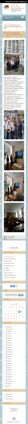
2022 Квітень (8, 340)
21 (11, 316)
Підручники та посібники (9, 277)
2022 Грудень (8, 356)
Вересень (14, 24)
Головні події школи (10, 236)
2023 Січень (8, 358)
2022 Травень (8, 342)
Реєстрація (12, 248)
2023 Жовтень (8, 379)
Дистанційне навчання (9, 263)
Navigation (8, 18)
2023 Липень (8, 372)
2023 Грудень (8, 383)
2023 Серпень (8, 374)
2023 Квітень (8, 365)
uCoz (20, 421)
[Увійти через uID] (11, 286)
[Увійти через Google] (16, 286)
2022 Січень (8, 333)
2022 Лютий (8, 336)
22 (13, 316)
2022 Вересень (8, 349)
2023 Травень (8, 367)
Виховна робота (7, 261)
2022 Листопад (8, 354)
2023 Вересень (8, 376)
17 (19, 313)
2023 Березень (8, 363)
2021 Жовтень (8, 327)
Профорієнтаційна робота (10, 275)
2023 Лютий (8, 361)
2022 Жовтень (8, 351)
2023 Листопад (8, 381)
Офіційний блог (9, 394)
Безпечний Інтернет (8, 265)
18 (22, 313)
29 (13, 318)
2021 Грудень (8, 331)
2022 (10, 24)
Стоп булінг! (7, 270)
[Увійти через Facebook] (14, 286)
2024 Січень (8, 386)
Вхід (17, 248)
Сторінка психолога (8, 272)
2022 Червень (8, 345)
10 (18, 24)
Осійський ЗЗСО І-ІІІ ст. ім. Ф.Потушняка (17, 5)
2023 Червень (8, 370)
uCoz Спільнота (9, 396)
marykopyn (11, 237)
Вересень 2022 (14, 304)
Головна (6, 24)
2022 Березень (8, 338)
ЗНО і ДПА (6, 268)
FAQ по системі (9, 399)
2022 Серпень (8, 347)
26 (5, 318)
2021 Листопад (8, 329)
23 (16, 316)
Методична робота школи (10, 258)
